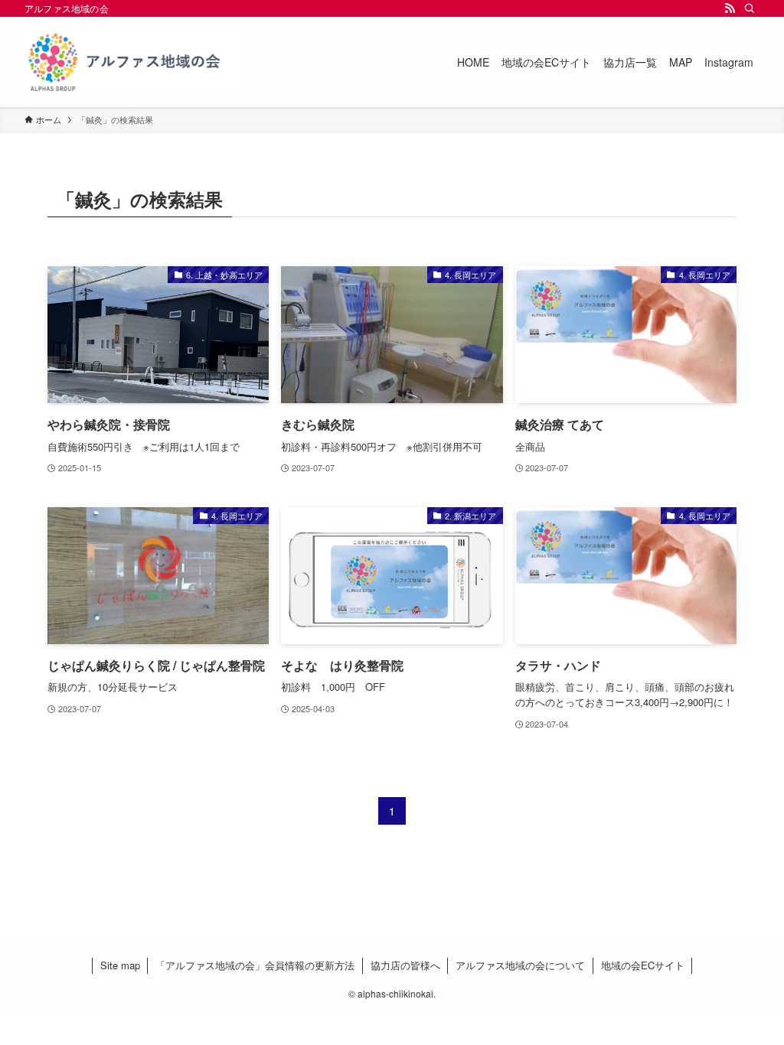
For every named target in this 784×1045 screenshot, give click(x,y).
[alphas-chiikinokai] (133, 62)
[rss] (730, 8)
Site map (120, 965)
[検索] (750, 8)
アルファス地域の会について (520, 965)
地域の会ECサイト (642, 965)
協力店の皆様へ (405, 965)
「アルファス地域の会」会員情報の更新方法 (254, 965)
